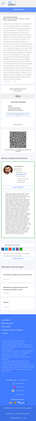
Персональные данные (10, 17)
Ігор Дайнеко (18, 166)
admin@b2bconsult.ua (23, 380)
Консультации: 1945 (21, 174)
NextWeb (24, 418)
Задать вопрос (18, 187)
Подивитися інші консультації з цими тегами (18, 114)
